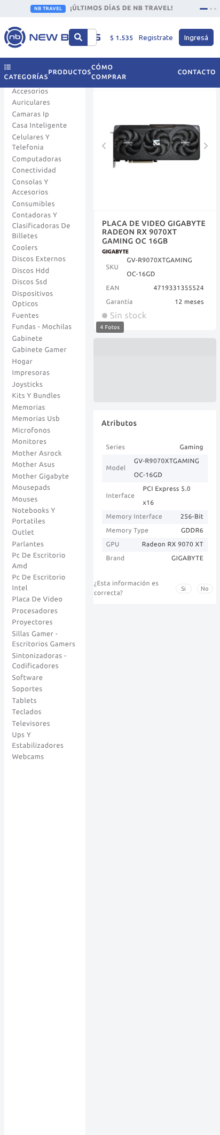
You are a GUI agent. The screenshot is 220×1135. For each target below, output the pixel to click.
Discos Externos (39, 259)
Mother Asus (33, 464)
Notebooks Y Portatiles (34, 516)
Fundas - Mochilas (42, 327)
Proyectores (32, 622)
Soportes (27, 689)
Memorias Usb (36, 418)
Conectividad (34, 170)
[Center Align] (78, 37)
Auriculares (31, 102)
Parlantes (28, 544)
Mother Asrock (37, 453)
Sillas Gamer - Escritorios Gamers (44, 639)
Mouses (25, 499)
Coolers (25, 248)
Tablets (24, 701)
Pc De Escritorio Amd (39, 561)
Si (183, 588)
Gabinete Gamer (39, 350)
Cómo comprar (109, 72)
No (205, 588)
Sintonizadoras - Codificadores (39, 661)
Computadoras (37, 159)
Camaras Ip (31, 114)
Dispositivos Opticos (32, 299)
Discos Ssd (30, 282)
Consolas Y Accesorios (30, 187)
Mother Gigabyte (40, 476)
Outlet (23, 532)
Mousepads (31, 487)
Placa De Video (37, 599)
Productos (69, 72)
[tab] (204, 9)
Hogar (22, 361)
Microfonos (31, 430)
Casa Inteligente (39, 125)
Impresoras (31, 373)
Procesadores (35, 611)
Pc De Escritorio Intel (39, 583)
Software (27, 678)
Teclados (27, 712)
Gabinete (27, 338)
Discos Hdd (31, 271)
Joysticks (27, 384)
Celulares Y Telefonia (31, 143)
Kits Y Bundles (36, 396)
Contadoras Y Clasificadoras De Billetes (41, 226)
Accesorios (30, 91)
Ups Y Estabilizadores (38, 740)
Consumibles (34, 204)
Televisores (31, 723)
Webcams (28, 757)
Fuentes (26, 315)
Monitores (29, 441)
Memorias (28, 407)
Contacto (197, 72)
